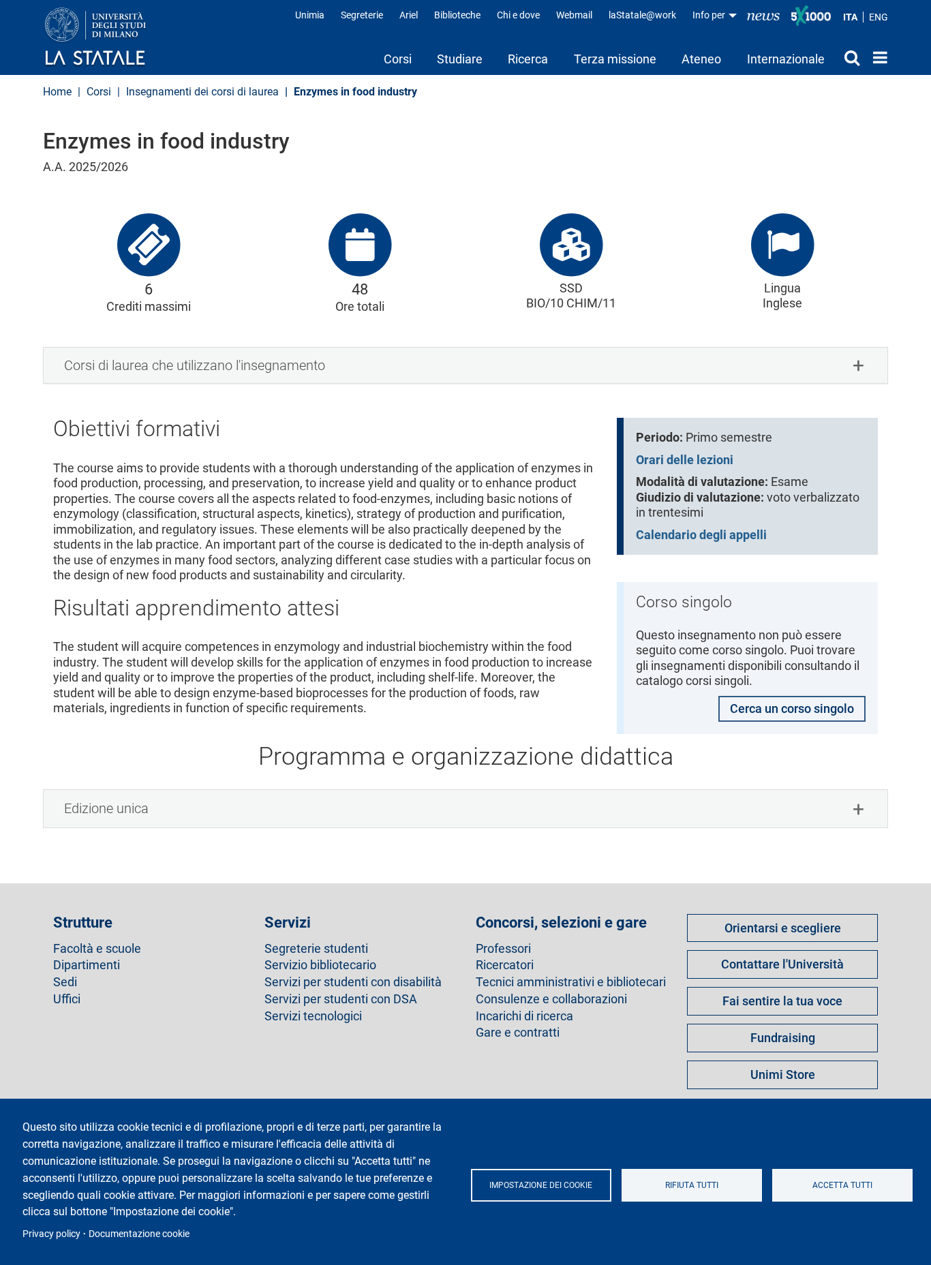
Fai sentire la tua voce (782, 1001)
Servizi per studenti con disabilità (353, 982)
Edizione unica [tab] (106, 808)
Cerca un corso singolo (792, 708)
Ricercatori (505, 965)
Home (877, 57)
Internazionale (786, 59)
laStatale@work (642, 15)
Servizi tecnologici (313, 1016)
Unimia (309, 15)
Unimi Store (782, 1074)
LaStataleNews (763, 15)
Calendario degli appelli (701, 535)
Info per (709, 15)
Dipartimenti (86, 965)
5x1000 (811, 15)
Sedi (65, 982)
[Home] (108, 37)
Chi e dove (518, 15)
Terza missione (615, 59)
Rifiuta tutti (691, 1185)
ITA (850, 17)
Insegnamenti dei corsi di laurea (202, 91)
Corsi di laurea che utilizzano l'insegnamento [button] (194, 365)
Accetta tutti (842, 1185)
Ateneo (701, 59)
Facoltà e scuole (97, 949)
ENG (878, 17)
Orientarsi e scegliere (782, 928)
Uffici (66, 999)
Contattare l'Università (782, 964)
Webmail (574, 15)
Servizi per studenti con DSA (340, 999)
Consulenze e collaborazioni (551, 999)
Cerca (848, 57)
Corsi (398, 59)
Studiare (460, 59)
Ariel (408, 15)
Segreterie (362, 15)
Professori (503, 949)
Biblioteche (457, 15)
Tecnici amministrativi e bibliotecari (571, 982)
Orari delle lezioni (684, 460)
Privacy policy (51, 1233)
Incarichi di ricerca (524, 1016)
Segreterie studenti (316, 949)
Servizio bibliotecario (320, 965)
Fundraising (782, 1038)
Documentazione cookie (139, 1233)
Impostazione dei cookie (540, 1185)
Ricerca (528, 59)
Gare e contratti (518, 1032)
